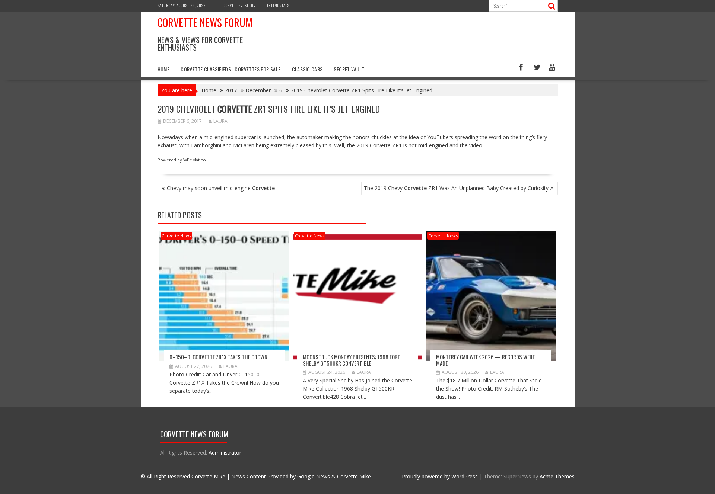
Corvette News (176, 235)
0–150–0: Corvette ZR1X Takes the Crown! (218, 357)
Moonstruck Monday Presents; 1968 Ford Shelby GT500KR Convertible (352, 360)
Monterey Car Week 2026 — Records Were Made (485, 360)
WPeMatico (194, 160)
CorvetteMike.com (240, 5)
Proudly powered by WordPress (440, 476)
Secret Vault (349, 69)
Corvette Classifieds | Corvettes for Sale (230, 69)
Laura (220, 121)
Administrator (225, 452)
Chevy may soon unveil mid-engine (221, 188)
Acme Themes (557, 476)
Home (164, 69)
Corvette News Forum (205, 22)
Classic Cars (307, 69)
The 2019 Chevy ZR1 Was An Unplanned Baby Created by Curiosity (456, 188)
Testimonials (277, 5)
